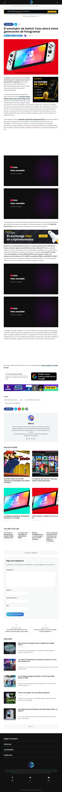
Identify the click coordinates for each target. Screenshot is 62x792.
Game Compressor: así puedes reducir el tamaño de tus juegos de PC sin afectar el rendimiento (52, 537)
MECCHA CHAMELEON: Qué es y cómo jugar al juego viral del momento (37, 536)
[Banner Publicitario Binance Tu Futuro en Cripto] (45, 89)
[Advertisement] (31, 143)
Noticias (9, 6)
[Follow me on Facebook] (29, 439)
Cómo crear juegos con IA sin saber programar (34, 693)
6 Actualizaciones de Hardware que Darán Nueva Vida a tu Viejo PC (37, 710)
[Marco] (31, 418)
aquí (37, 16)
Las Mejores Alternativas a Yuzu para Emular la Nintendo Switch (44, 480)
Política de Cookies (14, 771)
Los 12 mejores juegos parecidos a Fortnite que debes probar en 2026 (36, 677)
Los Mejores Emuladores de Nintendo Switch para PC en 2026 (16, 517)
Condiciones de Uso (47, 770)
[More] (19, 24)
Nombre (8, 590)
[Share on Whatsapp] (22, 408)
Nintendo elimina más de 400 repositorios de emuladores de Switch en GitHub (16, 480)
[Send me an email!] (32, 439)
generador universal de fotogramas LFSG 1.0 (31, 119)
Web (7, 605)
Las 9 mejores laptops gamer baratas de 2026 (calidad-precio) (8, 535)
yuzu (21, 400)
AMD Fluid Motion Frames (11, 400)
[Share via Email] (26, 408)
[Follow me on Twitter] (27, 439)
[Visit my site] (34, 439)
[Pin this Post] (19, 408)
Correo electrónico (11, 598)
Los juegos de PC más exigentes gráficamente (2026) (23, 535)
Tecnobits (31, 790)
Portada (5, 6)
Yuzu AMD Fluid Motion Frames (32, 400)
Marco (31, 35)
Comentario (10, 570)
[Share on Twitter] (15, 24)
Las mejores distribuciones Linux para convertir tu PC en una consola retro (37, 660)
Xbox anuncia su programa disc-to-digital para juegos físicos (36, 644)
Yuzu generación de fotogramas (12, 403)
